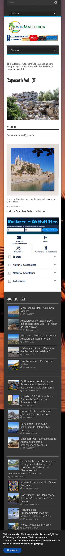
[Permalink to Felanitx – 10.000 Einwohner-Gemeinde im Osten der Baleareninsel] (13, 400)
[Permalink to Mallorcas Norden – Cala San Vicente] (13, 311)
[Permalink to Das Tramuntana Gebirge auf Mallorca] (13, 365)
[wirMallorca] (33, 27)
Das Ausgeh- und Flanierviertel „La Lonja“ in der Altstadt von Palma (37, 498)
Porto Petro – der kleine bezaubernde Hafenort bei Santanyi (35, 427)
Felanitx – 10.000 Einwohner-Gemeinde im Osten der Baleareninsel (36, 399)
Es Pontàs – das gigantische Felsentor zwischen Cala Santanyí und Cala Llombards (37, 384)
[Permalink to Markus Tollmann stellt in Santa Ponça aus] (13, 486)
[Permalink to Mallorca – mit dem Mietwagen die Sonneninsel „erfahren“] (13, 352)
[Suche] (56, 2)
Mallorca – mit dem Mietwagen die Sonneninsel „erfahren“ (37, 350)
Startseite (15, 64)
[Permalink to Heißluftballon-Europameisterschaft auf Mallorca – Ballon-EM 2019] (13, 513)
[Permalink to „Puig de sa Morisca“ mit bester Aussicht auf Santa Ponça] (13, 339)
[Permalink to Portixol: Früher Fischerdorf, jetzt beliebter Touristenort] (13, 415)
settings (38, 543)
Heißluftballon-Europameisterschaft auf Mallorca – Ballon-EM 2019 (35, 512)
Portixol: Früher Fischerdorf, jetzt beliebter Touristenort (36, 413)
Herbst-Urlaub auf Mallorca (35, 524)
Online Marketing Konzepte (20, 135)
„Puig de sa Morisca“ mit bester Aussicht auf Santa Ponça (38, 337)
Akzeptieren (12, 550)
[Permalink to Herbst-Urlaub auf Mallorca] (13, 528)
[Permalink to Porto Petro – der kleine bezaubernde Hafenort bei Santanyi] (13, 427)
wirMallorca (16, 206)
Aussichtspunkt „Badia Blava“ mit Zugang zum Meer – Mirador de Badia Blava (38, 323)
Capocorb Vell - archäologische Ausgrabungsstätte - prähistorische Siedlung (30, 65)
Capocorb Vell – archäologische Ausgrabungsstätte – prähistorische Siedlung (38, 441)
